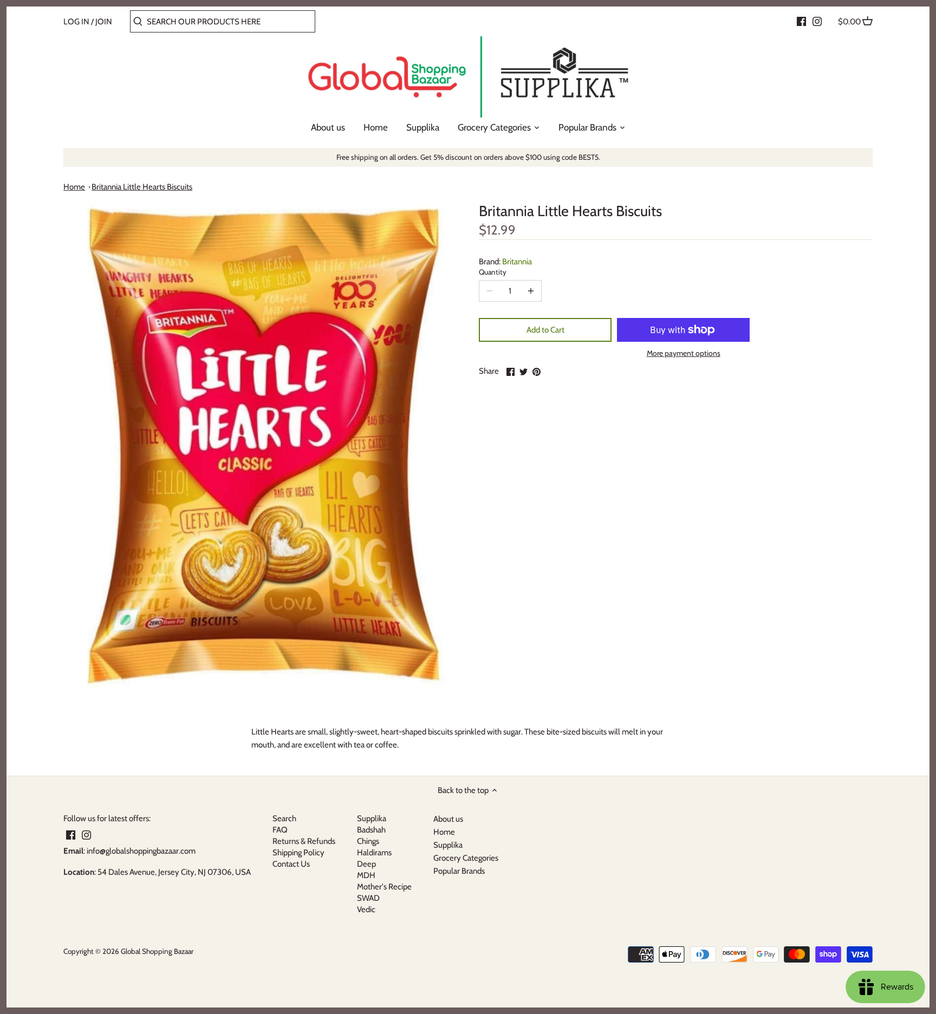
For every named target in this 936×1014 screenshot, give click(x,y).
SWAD (368, 898)
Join (103, 22)
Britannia (517, 261)
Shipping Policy (298, 852)
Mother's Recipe (384, 887)
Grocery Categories (465, 858)
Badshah (371, 830)
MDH (366, 875)
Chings (368, 841)
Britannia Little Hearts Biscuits (142, 187)
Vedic (366, 909)
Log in (76, 22)
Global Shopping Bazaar (157, 951)
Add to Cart (545, 330)
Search (284, 818)
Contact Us (291, 864)
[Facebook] (801, 21)
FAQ (280, 830)
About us (448, 819)
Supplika (371, 818)
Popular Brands (459, 871)
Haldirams (374, 852)
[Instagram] (817, 21)
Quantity (492, 272)
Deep (366, 864)
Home (74, 187)
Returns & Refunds (303, 841)
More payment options (683, 353)
